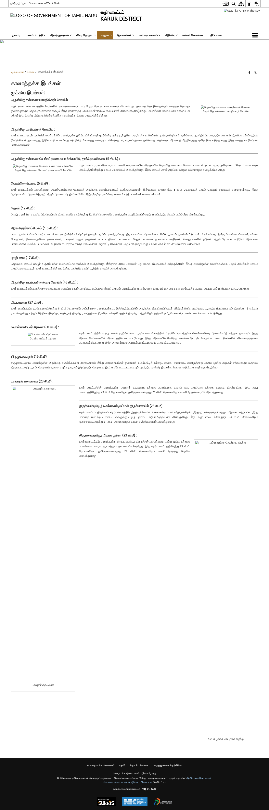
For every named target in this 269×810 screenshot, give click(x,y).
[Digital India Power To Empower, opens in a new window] (163, 802)
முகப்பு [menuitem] (15, 35)
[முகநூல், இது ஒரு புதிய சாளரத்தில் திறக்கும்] (249, 72)
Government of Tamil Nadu (44, 3)
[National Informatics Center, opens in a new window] (134, 802)
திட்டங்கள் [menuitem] (216, 35)
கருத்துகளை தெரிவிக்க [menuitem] (168, 765)
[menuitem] (225, 3)
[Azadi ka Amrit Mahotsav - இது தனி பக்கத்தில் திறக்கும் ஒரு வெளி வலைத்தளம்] (242, 11)
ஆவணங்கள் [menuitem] (124, 35)
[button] (256, 35)
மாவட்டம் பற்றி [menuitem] (35, 35)
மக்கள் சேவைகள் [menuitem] (193, 35)
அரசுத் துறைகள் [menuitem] (59, 35)
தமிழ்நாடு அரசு (18, 3)
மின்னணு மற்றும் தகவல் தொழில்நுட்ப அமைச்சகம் (128, 782)
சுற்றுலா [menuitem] (105, 35)
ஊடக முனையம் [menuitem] (148, 35)
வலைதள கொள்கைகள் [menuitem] (100, 765)
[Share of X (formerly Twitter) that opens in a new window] (255, 72)
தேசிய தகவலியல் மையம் (199, 778)
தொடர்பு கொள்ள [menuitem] (139, 765)
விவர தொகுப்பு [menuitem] (84, 35)
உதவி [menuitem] (122, 765)
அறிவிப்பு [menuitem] (170, 35)
